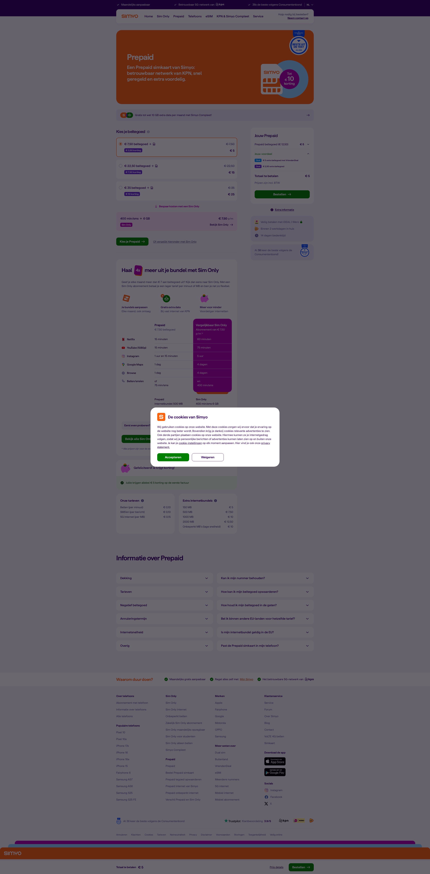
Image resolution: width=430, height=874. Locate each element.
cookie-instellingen (190, 443)
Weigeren (207, 457)
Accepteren (173, 457)
